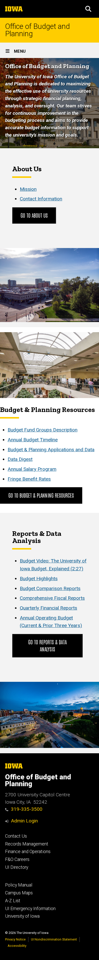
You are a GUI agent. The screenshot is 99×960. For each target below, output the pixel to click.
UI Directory (16, 867)
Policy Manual (18, 885)
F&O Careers (17, 859)
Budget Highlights (39, 578)
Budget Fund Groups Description (42, 430)
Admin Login (24, 821)
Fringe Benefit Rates (29, 479)
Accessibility (17, 946)
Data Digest (20, 459)
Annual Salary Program (32, 469)
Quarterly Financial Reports (48, 608)
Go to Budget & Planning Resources (41, 495)
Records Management (26, 843)
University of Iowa (22, 916)
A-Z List (12, 900)
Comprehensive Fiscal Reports (52, 598)
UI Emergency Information (30, 908)
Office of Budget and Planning (37, 30)
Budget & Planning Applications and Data (51, 450)
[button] (88, 9)
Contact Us (16, 836)
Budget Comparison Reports (50, 588)
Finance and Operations (28, 851)
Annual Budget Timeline (33, 440)
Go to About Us (34, 215)
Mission (28, 189)
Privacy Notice (15, 939)
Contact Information (41, 199)
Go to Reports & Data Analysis (47, 645)
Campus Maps (19, 892)
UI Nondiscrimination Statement (54, 939)
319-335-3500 (26, 809)
